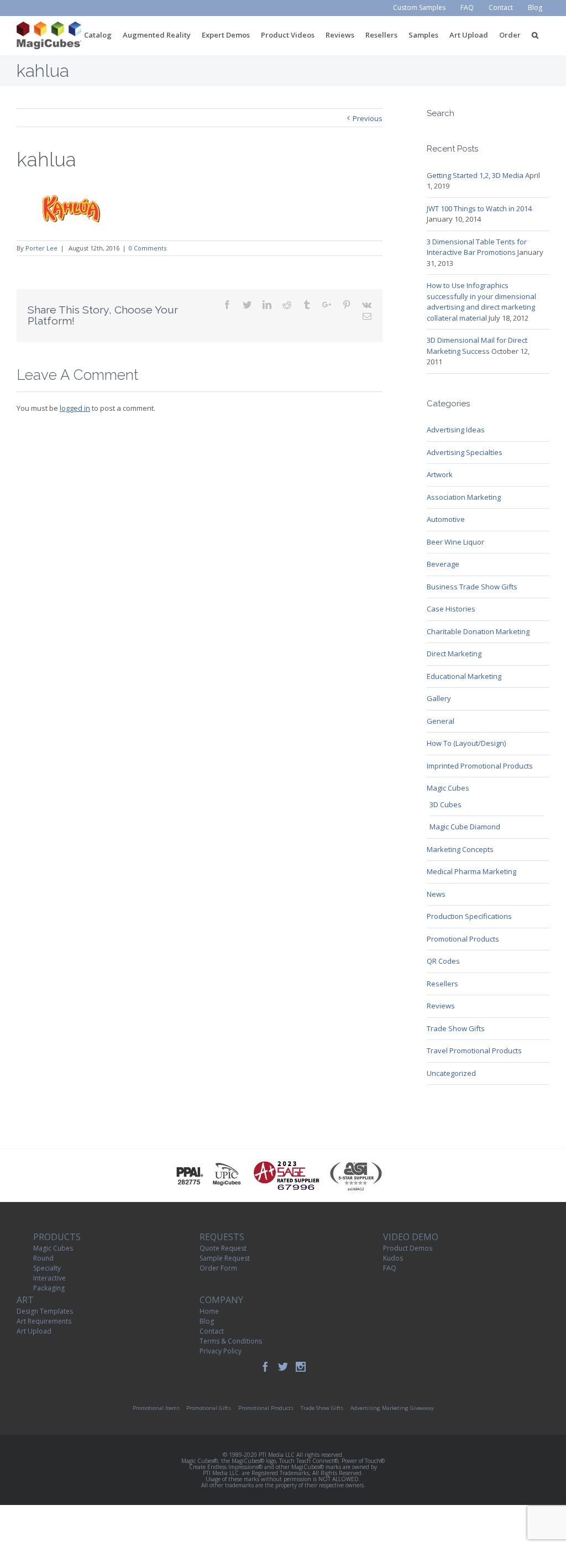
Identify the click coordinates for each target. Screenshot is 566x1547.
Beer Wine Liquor (455, 542)
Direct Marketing (454, 653)
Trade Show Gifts (456, 1028)
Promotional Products (463, 939)
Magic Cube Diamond (464, 827)
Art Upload (34, 1331)
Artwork (440, 474)
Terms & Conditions (231, 1341)
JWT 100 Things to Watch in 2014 (479, 208)
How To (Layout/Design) (466, 743)
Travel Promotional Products (474, 1050)
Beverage (443, 564)
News (436, 894)
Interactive (49, 1278)
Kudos (393, 1258)
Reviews (441, 1006)
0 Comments (147, 248)
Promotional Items (156, 1408)
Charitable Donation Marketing (478, 631)
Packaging (49, 1288)
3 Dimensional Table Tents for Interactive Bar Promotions (477, 247)
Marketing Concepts (460, 849)
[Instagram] (301, 1367)
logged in (75, 408)
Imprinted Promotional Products (480, 766)
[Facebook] (265, 1367)
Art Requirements (44, 1321)
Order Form (218, 1268)
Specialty (47, 1268)
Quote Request (223, 1248)
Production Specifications (469, 916)
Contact (212, 1331)
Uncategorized (451, 1073)
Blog (207, 1321)
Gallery (439, 698)
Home (209, 1311)
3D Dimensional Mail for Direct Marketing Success (477, 345)
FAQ (389, 1268)
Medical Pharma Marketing (471, 871)
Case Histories (451, 609)
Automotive (446, 519)
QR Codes (443, 961)
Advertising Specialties (464, 452)
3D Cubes (445, 804)
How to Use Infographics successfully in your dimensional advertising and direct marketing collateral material (481, 301)
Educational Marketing (464, 676)
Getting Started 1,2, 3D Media (475, 175)
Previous (367, 118)
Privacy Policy (221, 1351)
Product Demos (407, 1248)
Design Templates (45, 1311)
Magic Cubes (448, 788)
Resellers (442, 984)
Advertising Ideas (456, 430)
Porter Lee (41, 248)
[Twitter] (283, 1367)
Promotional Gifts (208, 1408)
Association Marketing (464, 497)
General (440, 721)
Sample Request (225, 1258)
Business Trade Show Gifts (472, 587)
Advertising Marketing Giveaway (392, 1408)
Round (43, 1258)
